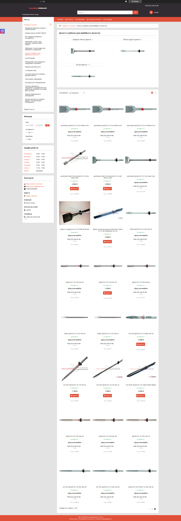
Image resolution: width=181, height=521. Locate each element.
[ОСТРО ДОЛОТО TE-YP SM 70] (107, 369)
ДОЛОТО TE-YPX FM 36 (141, 282)
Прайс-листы (29, 109)
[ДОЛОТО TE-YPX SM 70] (140, 420)
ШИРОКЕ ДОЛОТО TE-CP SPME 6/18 (108, 125)
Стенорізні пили (30, 70)
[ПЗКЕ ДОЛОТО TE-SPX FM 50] (140, 213)
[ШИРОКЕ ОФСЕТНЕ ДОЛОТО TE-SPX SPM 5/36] (74, 160)
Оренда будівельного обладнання (33, 95)
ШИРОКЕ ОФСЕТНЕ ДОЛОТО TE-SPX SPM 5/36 (74, 177)
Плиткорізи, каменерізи (33, 79)
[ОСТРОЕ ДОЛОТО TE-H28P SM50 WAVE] (140, 369)
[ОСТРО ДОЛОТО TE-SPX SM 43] (107, 471)
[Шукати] (135, 12)
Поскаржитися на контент (86, 519)
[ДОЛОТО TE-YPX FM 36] (140, 266)
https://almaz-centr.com (34, 184)
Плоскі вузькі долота (131, 39)
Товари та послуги (68, 26)
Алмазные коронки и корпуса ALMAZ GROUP (35, 28)
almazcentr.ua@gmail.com (35, 186)
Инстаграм (107, 19)
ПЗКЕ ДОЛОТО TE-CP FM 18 (74, 333)
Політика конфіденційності (104, 519)
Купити (75, 189)
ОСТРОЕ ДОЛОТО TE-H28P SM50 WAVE (141, 385)
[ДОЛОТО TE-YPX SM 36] (74, 420)
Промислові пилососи (33, 67)
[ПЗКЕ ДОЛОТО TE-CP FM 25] (107, 317)
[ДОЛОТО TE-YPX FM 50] (74, 266)
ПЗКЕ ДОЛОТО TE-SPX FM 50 (141, 229)
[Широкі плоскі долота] (83, 51)
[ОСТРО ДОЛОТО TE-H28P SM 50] (140, 317)
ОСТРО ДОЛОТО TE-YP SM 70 (107, 385)
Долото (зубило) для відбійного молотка (32, 54)
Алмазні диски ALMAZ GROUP (35, 33)
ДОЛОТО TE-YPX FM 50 (75, 282)
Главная (60, 19)
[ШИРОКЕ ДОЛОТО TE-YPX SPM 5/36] (140, 160)
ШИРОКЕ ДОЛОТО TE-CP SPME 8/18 (141, 125)
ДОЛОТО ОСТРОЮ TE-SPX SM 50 (140, 487)
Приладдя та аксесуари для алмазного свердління (35, 49)
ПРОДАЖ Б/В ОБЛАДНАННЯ (35, 83)
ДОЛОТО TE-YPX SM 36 (75, 436)
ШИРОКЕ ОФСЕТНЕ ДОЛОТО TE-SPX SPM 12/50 (108, 177)
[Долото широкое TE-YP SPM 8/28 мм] (74, 213)
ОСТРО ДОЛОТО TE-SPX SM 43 (108, 487)
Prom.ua (100, 517)
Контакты (69, 19)
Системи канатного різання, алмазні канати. (35, 74)
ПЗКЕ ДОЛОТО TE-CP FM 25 (107, 333)
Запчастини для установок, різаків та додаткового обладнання (35, 100)
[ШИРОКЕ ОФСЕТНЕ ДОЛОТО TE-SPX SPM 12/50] (107, 160)
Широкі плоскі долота (82, 39)
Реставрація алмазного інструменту (33, 37)
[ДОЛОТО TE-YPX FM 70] (107, 266)
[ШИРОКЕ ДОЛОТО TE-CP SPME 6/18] (107, 109)
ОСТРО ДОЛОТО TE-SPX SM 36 (74, 487)
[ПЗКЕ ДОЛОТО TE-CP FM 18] (74, 317)
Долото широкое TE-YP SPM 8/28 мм (74, 229)
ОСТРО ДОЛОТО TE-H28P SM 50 (141, 333)
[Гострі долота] (83, 76)
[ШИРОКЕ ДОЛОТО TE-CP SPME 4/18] (74, 109)
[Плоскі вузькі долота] (133, 51)
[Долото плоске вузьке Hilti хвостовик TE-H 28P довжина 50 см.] (107, 213)
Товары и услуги (30, 25)
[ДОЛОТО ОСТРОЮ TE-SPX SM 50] (140, 471)
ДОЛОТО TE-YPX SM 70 (141, 436)
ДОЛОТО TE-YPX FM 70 (108, 282)
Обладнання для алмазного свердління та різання (35, 62)
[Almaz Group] (38, 8)
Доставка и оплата (94, 19)
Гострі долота (81, 65)
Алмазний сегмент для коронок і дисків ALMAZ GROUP (33, 43)
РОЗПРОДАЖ (30, 58)
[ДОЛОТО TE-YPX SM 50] (107, 420)
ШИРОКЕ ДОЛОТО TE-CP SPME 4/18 (75, 125)
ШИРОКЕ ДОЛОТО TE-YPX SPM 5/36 (141, 176)
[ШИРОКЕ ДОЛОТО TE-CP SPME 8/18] (140, 109)
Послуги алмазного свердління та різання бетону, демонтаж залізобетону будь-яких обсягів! (36, 88)
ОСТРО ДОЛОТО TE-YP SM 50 (74, 385)
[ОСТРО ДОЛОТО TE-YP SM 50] (74, 369)
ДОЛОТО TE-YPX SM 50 (108, 436)
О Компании (79, 19)
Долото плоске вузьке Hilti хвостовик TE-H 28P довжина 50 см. (108, 230)
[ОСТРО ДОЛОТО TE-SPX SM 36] (74, 471)
